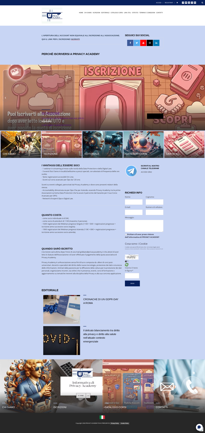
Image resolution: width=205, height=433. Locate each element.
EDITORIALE (105, 12)
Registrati (169, 3)
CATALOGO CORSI (117, 12)
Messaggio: (129, 217)
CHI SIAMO (88, 12)
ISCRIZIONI (96, 12)
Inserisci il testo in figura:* (131, 269)
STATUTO (135, 12)
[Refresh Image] (126, 265)
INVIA (132, 283)
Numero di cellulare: (154, 207)
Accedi (158, 3)
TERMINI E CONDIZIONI (147, 12)
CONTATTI (159, 12)
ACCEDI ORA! (146, 172)
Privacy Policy (115, 423)
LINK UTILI (127, 12)
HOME (81, 12)
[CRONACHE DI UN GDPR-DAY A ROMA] (61, 309)
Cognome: (150, 197)
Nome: (128, 197)
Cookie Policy (125, 423)
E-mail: (127, 207)
